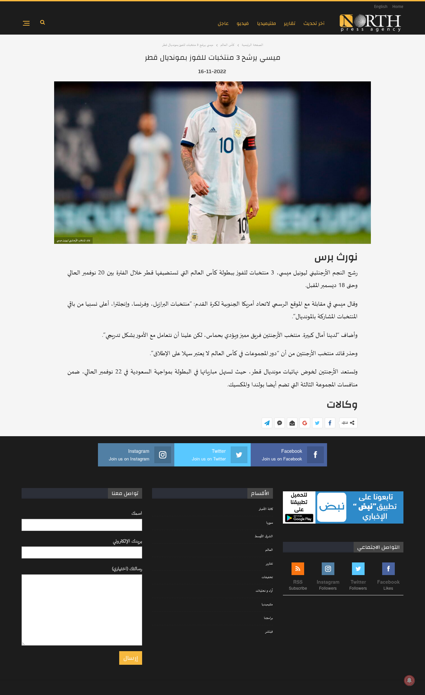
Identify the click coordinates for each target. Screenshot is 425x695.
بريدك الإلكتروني (127, 541)
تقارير (290, 23)
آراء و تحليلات (264, 591)
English (380, 7)
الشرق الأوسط (264, 537)
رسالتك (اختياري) (127, 569)
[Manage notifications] (409, 680)
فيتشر (269, 632)
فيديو (243, 23)
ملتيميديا (266, 23)
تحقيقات (267, 577)
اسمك (136, 513)
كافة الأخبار (266, 509)
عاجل (223, 23)
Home (397, 7)
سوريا (269, 523)
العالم (269, 550)
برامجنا (268, 618)
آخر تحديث (314, 23)
